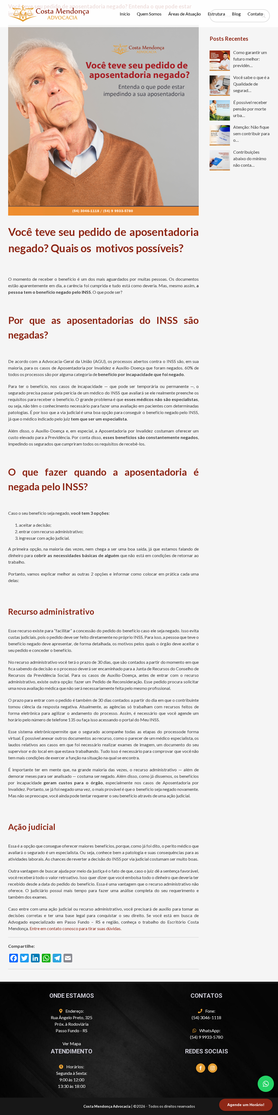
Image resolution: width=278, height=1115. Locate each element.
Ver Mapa (71, 1043)
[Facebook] (200, 1068)
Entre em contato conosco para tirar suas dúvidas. (75, 928)
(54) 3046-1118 (206, 1017)
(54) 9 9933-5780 (206, 1037)
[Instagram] (212, 1068)
